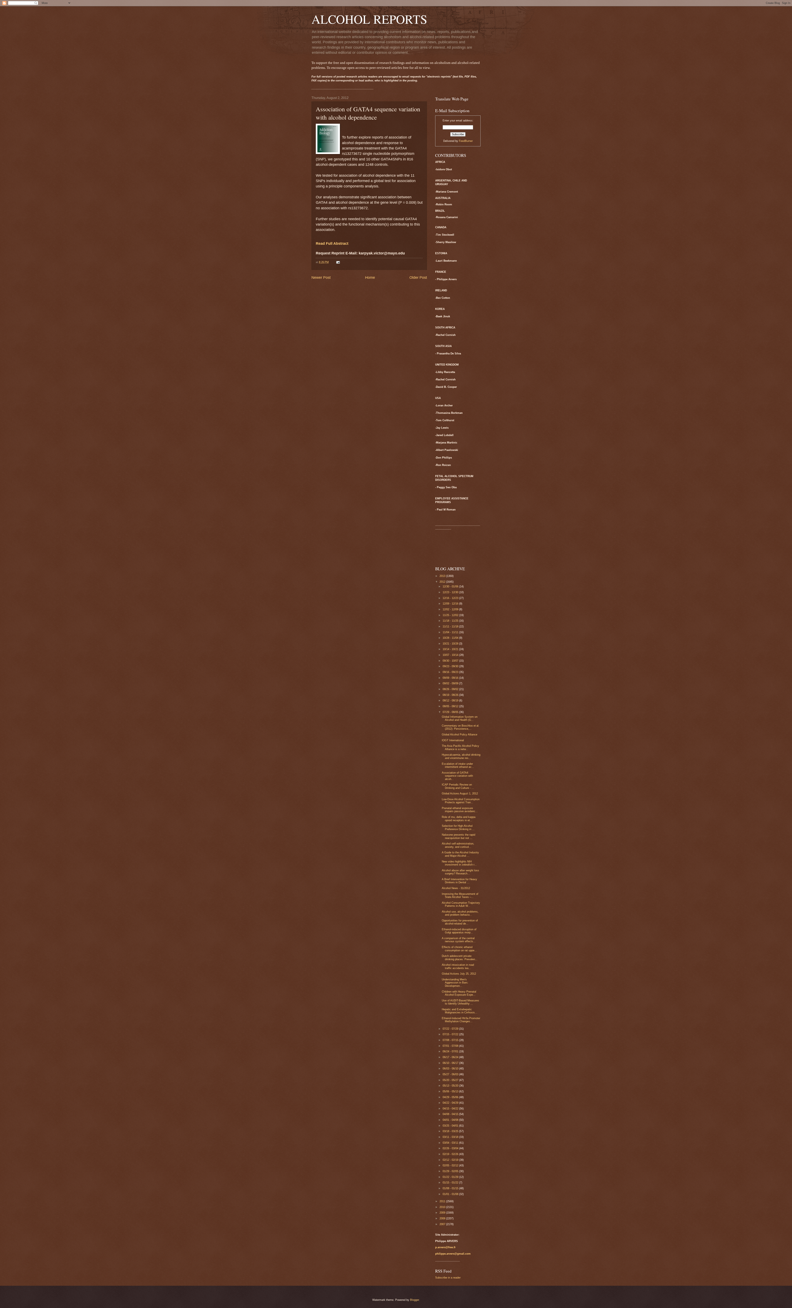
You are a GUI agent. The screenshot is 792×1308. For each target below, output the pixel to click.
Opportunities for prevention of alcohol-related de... (460, 922)
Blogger (414, 1299)
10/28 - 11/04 (451, 637)
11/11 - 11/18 (451, 626)
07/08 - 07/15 (451, 1040)
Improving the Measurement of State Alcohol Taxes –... (460, 895)
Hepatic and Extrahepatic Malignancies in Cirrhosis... (459, 1011)
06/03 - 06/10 (451, 1068)
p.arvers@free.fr (445, 1247)
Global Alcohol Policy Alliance (459, 734)
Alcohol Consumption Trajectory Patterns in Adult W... (461, 904)
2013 (443, 576)
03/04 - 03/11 (451, 1142)
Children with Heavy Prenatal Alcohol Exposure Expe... (459, 993)
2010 (443, 1207)
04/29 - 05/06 (451, 1097)
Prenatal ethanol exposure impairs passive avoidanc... (460, 810)
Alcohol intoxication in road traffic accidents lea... (458, 966)
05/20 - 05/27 (451, 1080)
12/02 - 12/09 (451, 609)
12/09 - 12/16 (451, 603)
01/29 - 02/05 (451, 1171)
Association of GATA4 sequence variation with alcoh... (457, 776)
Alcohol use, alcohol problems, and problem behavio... (460, 913)
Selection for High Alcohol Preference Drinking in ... (458, 827)
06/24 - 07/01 (451, 1051)
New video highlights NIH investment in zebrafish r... (459, 863)
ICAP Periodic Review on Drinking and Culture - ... (458, 786)
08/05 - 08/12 (451, 706)
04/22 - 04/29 (451, 1102)
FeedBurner (466, 140)
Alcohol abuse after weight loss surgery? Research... (460, 872)
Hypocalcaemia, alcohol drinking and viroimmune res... (461, 756)
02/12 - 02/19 (451, 1159)
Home (370, 277)
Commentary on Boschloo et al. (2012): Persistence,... (460, 727)
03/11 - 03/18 (451, 1137)
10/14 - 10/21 (451, 649)
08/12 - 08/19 (451, 700)
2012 (443, 581)
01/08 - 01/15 (451, 1188)
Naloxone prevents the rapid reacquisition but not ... (458, 836)
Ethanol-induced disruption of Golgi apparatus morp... (459, 931)
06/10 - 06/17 (451, 1063)
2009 (443, 1212)
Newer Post (321, 277)
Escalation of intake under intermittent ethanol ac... (458, 765)
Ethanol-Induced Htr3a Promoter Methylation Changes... (461, 1020)
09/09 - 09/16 (451, 677)
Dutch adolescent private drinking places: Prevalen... (459, 957)
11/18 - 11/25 (451, 620)
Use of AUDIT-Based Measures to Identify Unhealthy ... (460, 1002)
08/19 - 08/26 (451, 694)
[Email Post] (338, 262)
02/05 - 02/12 (451, 1165)
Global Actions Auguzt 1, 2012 (460, 793)
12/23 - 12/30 (451, 592)
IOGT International (453, 740)
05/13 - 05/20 (451, 1085)
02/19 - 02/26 (451, 1154)
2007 (443, 1224)
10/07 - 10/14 (451, 654)
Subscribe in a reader (448, 1277)
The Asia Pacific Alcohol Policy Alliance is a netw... (460, 747)
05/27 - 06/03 (451, 1074)
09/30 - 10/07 (451, 660)
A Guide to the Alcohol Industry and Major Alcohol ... (460, 854)
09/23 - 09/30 (451, 666)
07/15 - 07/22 (451, 1034)
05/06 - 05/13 (451, 1091)
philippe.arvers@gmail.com (453, 1253)
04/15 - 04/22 (451, 1108)
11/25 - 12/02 (451, 615)
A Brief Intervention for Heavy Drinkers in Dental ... (459, 881)
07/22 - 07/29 (451, 1028)
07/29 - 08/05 (451, 712)
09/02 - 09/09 (451, 683)
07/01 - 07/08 (451, 1045)
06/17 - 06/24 (451, 1057)
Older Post (418, 277)
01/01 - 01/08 (451, 1194)
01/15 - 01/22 (451, 1182)
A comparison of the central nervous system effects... (459, 940)
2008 (443, 1218)
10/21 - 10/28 (451, 643)
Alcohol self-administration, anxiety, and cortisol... (458, 845)
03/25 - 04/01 (451, 1125)
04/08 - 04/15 (451, 1114)
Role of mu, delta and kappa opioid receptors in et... (458, 818)
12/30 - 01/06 (451, 586)
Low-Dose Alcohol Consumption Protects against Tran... (461, 801)
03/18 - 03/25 (451, 1131)
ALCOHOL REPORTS (369, 19)
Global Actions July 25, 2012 (459, 973)
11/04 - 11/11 (451, 632)
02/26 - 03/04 (451, 1148)
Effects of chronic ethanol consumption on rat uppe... (459, 949)
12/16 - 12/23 (451, 598)
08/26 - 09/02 (451, 689)
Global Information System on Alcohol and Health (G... (459, 718)
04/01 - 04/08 (451, 1119)
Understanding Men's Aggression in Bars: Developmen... (455, 982)
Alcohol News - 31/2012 (456, 888)
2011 (443, 1201)
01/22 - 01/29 (451, 1177)
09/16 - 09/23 (451, 672)
